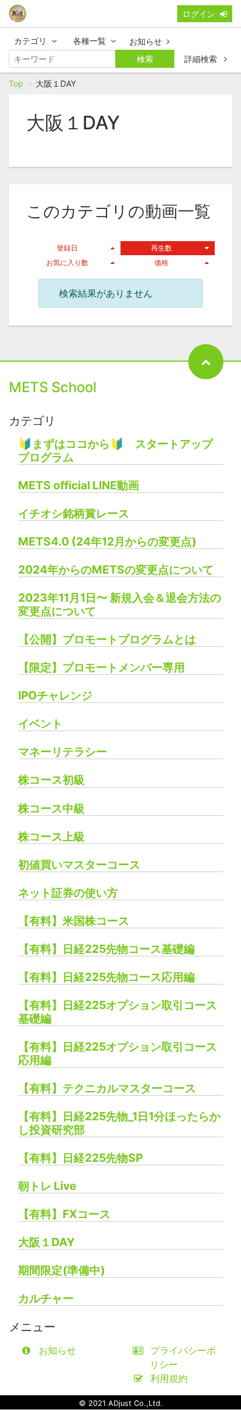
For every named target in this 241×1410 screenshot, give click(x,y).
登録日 (67, 247)
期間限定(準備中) (61, 1270)
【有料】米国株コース (73, 921)
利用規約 (169, 1378)
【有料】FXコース (64, 1214)
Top (16, 83)
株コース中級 (51, 808)
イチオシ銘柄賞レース (73, 513)
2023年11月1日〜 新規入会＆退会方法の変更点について (119, 604)
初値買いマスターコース (79, 865)
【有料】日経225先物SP (80, 1158)
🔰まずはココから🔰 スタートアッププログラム (115, 450)
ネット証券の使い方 (68, 893)
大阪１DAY (46, 1242)
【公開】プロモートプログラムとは (107, 639)
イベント (40, 723)
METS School (53, 387)
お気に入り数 (67, 262)
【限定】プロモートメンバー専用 (101, 667)
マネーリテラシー (62, 752)
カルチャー (46, 1298)
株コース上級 (51, 836)
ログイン (199, 14)
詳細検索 (201, 59)
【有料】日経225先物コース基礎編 (106, 949)
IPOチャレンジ (55, 695)
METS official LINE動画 (78, 485)
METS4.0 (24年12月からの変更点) (107, 541)
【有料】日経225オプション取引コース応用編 (117, 1053)
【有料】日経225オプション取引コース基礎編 (117, 1012)
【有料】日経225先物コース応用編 (106, 977)
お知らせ (145, 41)
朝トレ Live (47, 1186)
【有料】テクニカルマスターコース (107, 1088)
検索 (145, 59)
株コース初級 (51, 780)
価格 (161, 262)
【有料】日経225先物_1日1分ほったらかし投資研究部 (119, 1123)
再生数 (161, 247)
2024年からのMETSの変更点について (116, 570)
